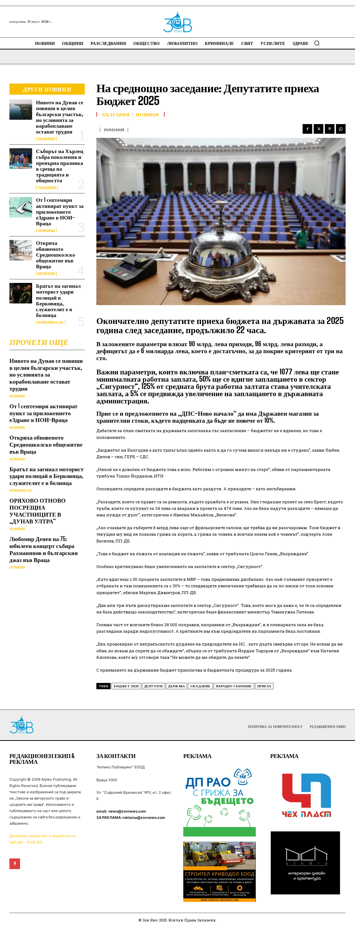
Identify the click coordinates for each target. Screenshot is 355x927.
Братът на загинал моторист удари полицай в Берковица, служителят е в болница (58, 300)
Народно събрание (234, 686)
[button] (317, 43)
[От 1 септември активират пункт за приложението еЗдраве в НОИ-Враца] (20, 207)
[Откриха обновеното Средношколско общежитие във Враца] (20, 250)
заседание (200, 686)
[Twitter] (318, 129)
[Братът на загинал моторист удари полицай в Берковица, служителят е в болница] (20, 293)
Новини (46, 139)
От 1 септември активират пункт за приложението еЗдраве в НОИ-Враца (60, 211)
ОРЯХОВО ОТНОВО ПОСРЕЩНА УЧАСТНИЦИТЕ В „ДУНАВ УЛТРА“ (37, 511)
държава (176, 686)
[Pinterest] (329, 129)
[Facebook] (307, 129)
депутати (153, 686)
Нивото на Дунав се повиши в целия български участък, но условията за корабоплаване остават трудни (59, 117)
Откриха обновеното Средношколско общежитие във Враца (55, 254)
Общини (47, 188)
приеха (264, 686)
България (115, 114)
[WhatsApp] (341, 129)
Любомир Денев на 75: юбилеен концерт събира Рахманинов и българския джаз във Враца (43, 549)
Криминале (51, 322)
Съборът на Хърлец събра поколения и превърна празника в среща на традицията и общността (59, 165)
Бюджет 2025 (126, 686)
